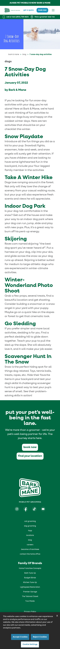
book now (42, 10)
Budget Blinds (30, 578)
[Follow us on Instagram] (16, 508)
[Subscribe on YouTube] (43, 508)
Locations (30, 535)
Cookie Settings (30, 644)
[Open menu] (53, 10)
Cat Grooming (30, 521)
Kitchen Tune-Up (30, 582)
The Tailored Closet (30, 596)
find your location (30, 456)
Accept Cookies (20, 637)
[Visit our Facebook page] (25, 508)
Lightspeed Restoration (30, 587)
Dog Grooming (30, 526)
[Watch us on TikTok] (34, 508)
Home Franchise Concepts (30, 568)
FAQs (30, 531)
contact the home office (30, 554)
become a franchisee (30, 549)
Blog (24, 54)
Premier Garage (30, 592)
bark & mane (13, 54)
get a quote (28, 10)
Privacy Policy (30, 612)
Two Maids (30, 601)
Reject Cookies (40, 637)
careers (30, 545)
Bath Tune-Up (30, 573)
